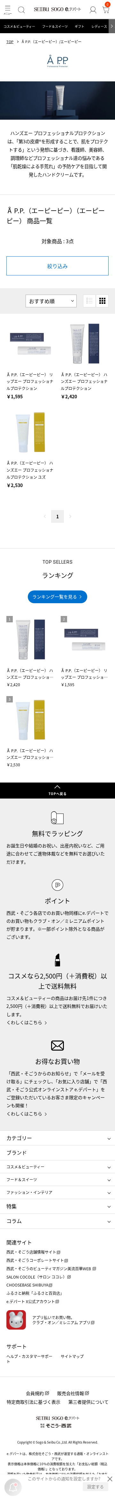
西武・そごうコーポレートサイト (35, 1260)
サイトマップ (72, 1356)
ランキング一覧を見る (54, 596)
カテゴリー (19, 1138)
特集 (11, 1206)
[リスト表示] (89, 301)
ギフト (79, 26)
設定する (95, 1486)
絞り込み (57, 266)
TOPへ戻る (58, 793)
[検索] (21, 10)
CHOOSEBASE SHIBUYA (27, 1284)
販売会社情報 (70, 1393)
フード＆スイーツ (55, 26)
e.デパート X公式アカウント (30, 1301)
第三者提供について (88, 1402)
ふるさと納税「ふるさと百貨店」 (35, 1293)
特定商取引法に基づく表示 (33, 1402)
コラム (14, 1221)
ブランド (16, 1152)
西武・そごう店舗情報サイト (31, 1252)
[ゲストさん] (93, 10)
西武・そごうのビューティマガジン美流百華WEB (49, 1268)
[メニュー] (8, 10)
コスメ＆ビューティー (19, 26)
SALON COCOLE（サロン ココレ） (36, 1277)
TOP (9, 42)
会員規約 (35, 1393)
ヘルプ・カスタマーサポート (29, 1359)
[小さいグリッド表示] (102, 301)
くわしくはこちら (24, 1022)
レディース (99, 26)
